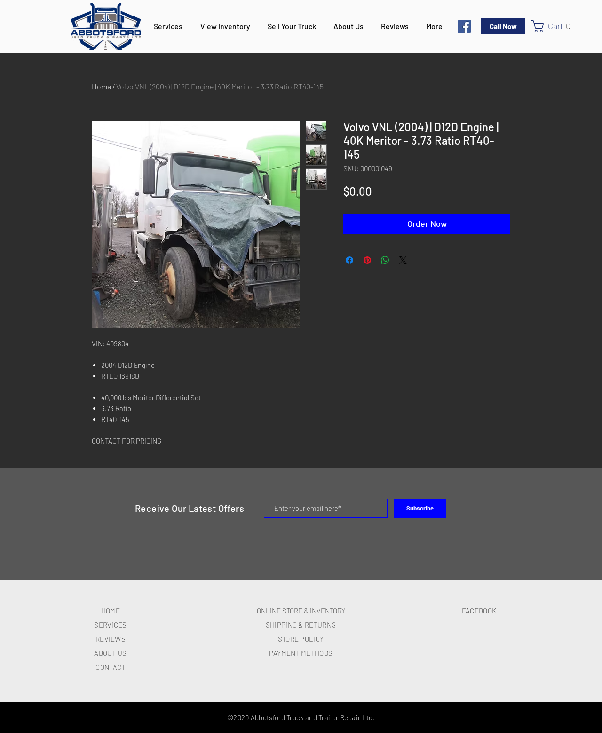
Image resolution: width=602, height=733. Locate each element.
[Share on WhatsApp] (385, 260)
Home (101, 86)
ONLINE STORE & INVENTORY (301, 610)
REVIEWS (110, 639)
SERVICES (110, 625)
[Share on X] (403, 260)
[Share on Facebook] (349, 260)
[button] (554, 26)
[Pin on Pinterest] (367, 260)
